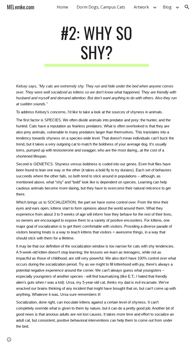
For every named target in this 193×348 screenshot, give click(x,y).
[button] (187, 7)
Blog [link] (167, 7)
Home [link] (62, 7)
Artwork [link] (141, 7)
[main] (96, 45)
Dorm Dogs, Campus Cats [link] (101, 7)
